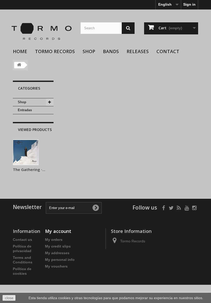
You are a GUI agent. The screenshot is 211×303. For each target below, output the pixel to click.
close (9, 298)
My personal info (60, 260)
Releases (138, 51)
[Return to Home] (19, 65)
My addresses (57, 253)
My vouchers (56, 266)
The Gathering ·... (29, 169)
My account (58, 231)
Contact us (22, 240)
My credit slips (58, 246)
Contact (167, 51)
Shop (89, 51)
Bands (111, 51)
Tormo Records (55, 51)
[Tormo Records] (43, 31)
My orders (54, 240)
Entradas (25, 110)
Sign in (189, 4)
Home (20, 51)
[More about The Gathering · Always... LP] (26, 152)
